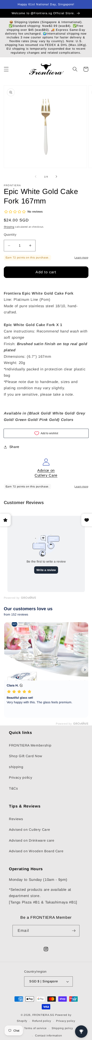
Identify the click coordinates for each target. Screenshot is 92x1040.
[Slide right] (56, 177)
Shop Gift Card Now (25, 756)
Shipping (9, 226)
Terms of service (35, 1028)
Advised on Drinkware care (31, 840)
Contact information (48, 1035)
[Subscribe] (73, 930)
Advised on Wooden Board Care (36, 851)
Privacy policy (20, 777)
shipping (16, 767)
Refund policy (41, 1020)
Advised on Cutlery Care (29, 829)
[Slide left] (36, 177)
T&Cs (13, 788)
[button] (6, 69)
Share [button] (14, 447)
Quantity (10, 234)
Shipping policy (62, 1028)
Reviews (16, 819)
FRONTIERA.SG (43, 1015)
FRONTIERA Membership (30, 745)
